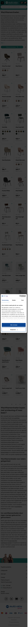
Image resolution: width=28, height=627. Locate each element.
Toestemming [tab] (5, 300)
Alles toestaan (13, 324)
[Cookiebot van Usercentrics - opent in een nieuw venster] (19, 296)
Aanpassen (13, 329)
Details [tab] (14, 300)
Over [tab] (22, 300)
